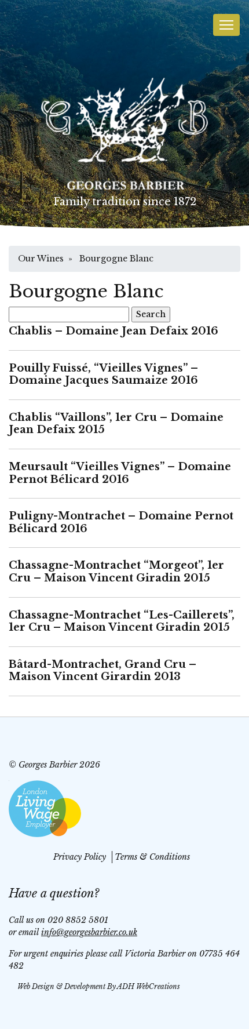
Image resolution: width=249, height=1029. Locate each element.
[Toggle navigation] (226, 25)
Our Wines (41, 258)
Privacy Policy (79, 857)
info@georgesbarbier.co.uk (89, 932)
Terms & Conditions (152, 857)
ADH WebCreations (148, 986)
